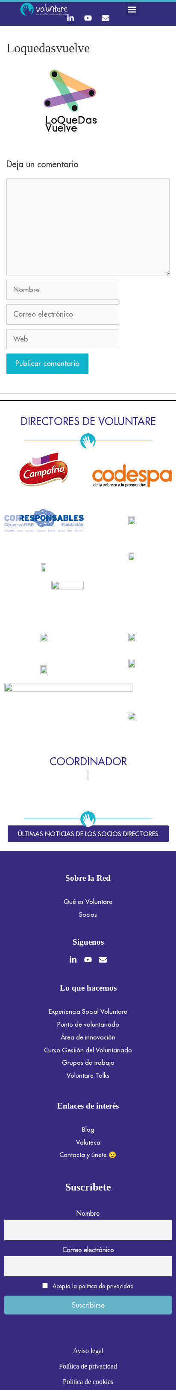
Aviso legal (88, 1350)
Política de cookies (88, 1381)
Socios (88, 914)
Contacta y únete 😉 (88, 1155)
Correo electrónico (88, 1249)
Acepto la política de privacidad (93, 1286)
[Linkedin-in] (70, 18)
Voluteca (88, 1142)
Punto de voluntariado (88, 1024)
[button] (132, 9)
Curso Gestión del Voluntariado (88, 1050)
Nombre (88, 1213)
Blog (88, 1129)
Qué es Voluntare (88, 901)
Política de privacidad (88, 1366)
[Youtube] (88, 18)
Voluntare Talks (88, 1075)
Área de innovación (88, 1037)
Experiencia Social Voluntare (88, 1011)
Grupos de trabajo (88, 1062)
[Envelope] (105, 18)
